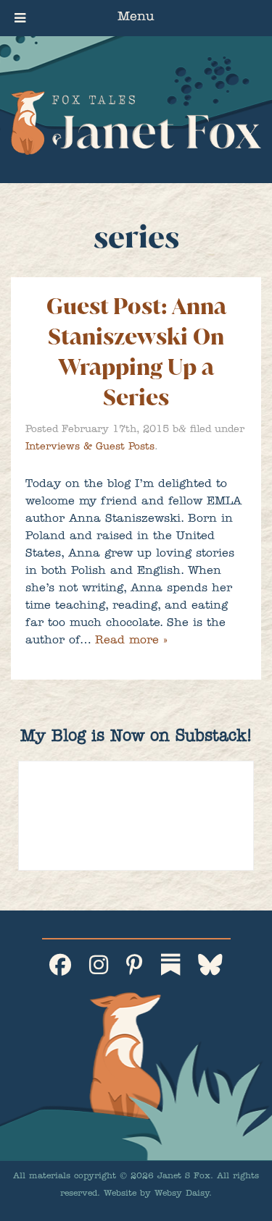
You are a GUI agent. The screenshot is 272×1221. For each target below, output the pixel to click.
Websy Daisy (181, 1194)
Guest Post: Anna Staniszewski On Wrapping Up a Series (136, 352)
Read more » (131, 641)
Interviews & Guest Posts (89, 447)
